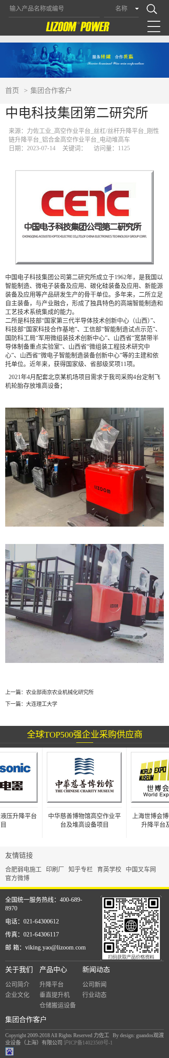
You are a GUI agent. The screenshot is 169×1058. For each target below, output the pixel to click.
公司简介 (17, 984)
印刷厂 (55, 869)
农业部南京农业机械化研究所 (60, 692)
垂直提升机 (54, 995)
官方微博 (17, 878)
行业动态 (94, 995)
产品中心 (53, 969)
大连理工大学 (41, 704)
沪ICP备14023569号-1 (88, 1043)
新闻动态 (96, 969)
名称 (121, 8)
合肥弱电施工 (23, 869)
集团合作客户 (51, 90)
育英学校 (109, 869)
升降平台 (51, 984)
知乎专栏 (80, 869)
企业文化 (17, 995)
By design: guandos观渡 (138, 1035)
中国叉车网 (141, 869)
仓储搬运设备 (57, 1005)
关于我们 (19, 969)
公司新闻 (94, 984)
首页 (12, 90)
